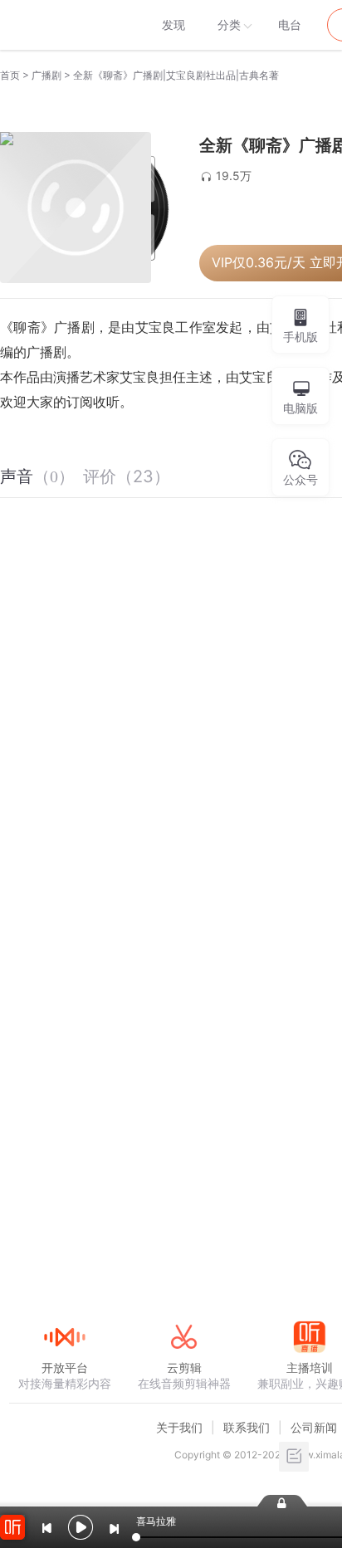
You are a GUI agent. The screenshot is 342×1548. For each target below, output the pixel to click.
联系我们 (246, 1427)
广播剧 (46, 75)
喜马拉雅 (64, 25)
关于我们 (179, 1427)
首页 (10, 75)
